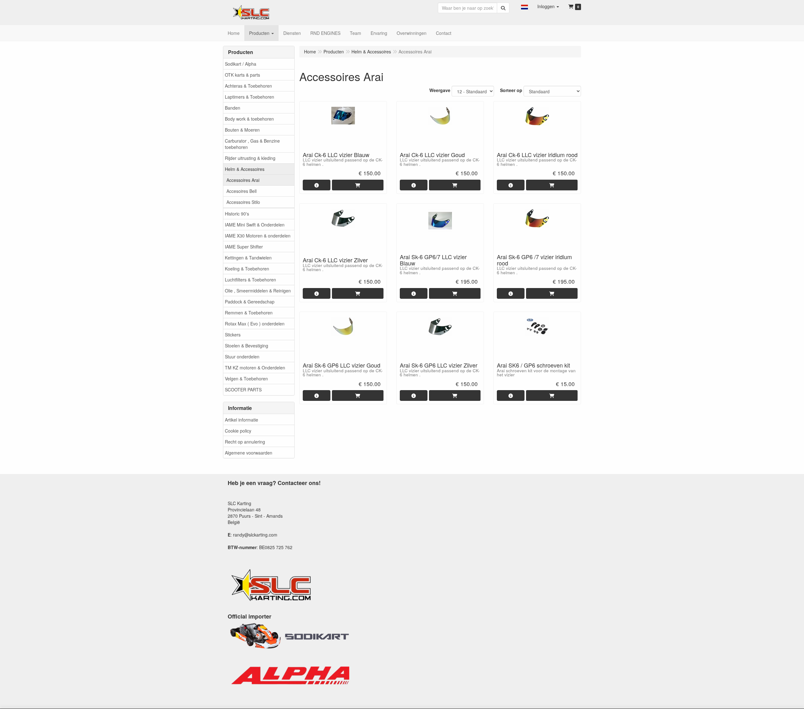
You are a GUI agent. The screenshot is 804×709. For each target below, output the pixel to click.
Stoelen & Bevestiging (246, 345)
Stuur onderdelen (242, 356)
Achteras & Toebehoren (248, 86)
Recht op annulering (245, 442)
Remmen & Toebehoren (249, 312)
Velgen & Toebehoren (246, 378)
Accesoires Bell (241, 191)
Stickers (233, 334)
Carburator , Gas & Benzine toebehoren (252, 144)
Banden (232, 108)
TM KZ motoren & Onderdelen (255, 367)
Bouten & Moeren (242, 130)
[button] (524, 6)
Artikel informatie (241, 420)
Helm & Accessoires (244, 169)
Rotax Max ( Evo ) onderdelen (255, 323)
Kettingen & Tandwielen (248, 257)
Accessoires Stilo (243, 202)
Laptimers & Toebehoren (249, 97)
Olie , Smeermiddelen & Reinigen (258, 290)
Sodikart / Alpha (240, 64)
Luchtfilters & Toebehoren (250, 279)
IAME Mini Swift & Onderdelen (255, 224)
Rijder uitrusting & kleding (250, 158)
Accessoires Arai (242, 180)
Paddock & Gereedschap (249, 301)
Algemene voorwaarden (248, 453)
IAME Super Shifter (244, 246)
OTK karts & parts (242, 75)
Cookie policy (238, 431)
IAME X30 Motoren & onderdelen (258, 235)
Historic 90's (237, 213)
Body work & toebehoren (249, 119)
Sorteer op (511, 90)
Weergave (439, 90)
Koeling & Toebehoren (247, 268)
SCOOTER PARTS (243, 389)
